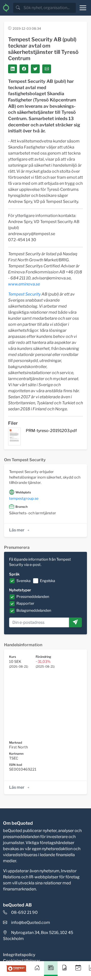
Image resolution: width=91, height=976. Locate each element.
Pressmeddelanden (32, 596)
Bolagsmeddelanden (33, 610)
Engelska (47, 581)
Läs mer (17, 530)
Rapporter (25, 603)
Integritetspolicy (19, 954)
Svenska (23, 581)
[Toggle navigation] (83, 8)
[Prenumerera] (75, 623)
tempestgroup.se (23, 498)
